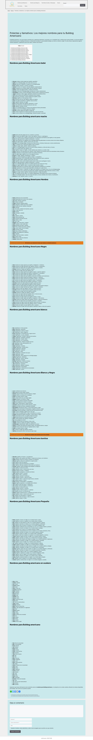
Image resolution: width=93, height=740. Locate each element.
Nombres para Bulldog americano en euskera (20, 58)
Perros (12, 10)
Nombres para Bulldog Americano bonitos (19, 55)
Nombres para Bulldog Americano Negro (19, 51)
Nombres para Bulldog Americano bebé (18, 48)
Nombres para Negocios (35, 2)
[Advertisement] (46, 23)
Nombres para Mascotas (22, 2)
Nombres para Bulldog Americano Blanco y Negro (21, 54)
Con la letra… (20, 6)
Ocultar (22, 45)
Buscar (64, 3)
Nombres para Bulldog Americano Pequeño (19, 57)
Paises (26, 6)
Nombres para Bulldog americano (18, 59)
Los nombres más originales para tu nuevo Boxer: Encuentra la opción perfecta (25, 695)
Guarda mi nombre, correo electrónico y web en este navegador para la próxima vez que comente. (32, 728)
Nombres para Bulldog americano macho (19, 49)
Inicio (9, 10)
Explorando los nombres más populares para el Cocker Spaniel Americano (24, 694)
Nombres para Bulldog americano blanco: (19, 53)
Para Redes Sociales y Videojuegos (48, 2)
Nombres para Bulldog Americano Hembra (19, 50)
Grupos (58, 2)
